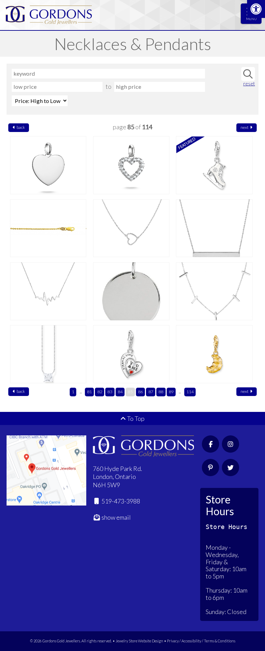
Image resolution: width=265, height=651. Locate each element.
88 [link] (160, 391)
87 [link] (150, 391)
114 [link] (190, 391)
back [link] (20, 127)
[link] (256, 9)
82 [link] (99, 391)
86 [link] (140, 391)
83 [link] (109, 391)
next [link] (245, 127)
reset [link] (249, 83)
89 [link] (171, 391)
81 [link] (89, 391)
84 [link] (120, 391)
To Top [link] (135, 418)
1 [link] (73, 391)
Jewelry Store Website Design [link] (139, 641)
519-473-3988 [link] (120, 501)
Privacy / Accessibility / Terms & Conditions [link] (201, 641)
